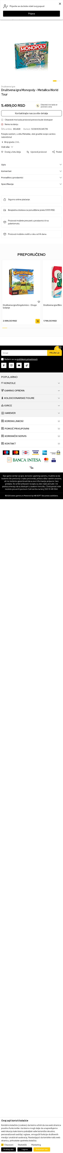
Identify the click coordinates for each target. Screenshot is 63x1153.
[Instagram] (11, 365)
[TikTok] (26, 365)
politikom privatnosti (27, 359)
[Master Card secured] (46, 459)
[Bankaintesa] (24, 459)
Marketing (36, 1145)
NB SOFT (37, 495)
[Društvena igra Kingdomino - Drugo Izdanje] (21, 281)
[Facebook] (3, 365)
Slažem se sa (21, 359)
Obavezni (8, 1145)
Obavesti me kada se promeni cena (49, 106)
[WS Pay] (55, 452)
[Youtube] (19, 365)
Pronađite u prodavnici (12, 177)
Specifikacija (7, 184)
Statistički (22, 1145)
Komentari (6, 171)
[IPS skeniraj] (31, 467)
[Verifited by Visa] (53, 459)
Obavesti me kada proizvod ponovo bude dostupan (29, 120)
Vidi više (5, 147)
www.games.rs (17, 495)
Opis (3, 164)
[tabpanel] (31, 54)
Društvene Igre (8, 86)
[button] (11, 152)
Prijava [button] (31, 13)
